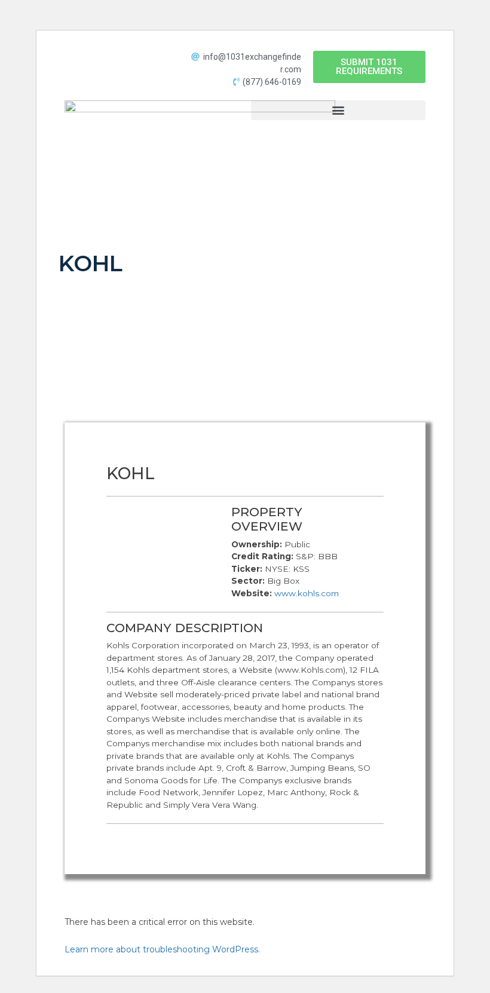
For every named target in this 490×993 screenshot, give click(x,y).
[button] (369, 67)
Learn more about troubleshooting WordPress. (162, 949)
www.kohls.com (306, 593)
